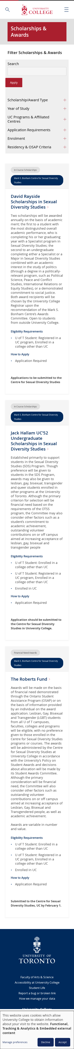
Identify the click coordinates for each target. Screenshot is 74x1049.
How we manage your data (37, 999)
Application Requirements (29, 129)
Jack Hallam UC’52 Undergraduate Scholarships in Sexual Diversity (34, 441)
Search (13, 64)
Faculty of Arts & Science (37, 977)
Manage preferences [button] (15, 1042)
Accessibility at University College (37, 982)
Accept (63, 1042)
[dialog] (37, 1030)
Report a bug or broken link (37, 993)
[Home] (37, 10)
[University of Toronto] (37, 949)
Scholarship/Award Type (28, 100)
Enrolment (16, 138)
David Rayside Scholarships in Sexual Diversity (34, 201)
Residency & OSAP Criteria (29, 147)
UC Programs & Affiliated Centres (28, 119)
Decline (45, 1042)
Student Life (37, 988)
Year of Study (18, 108)
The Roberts (29, 679)
